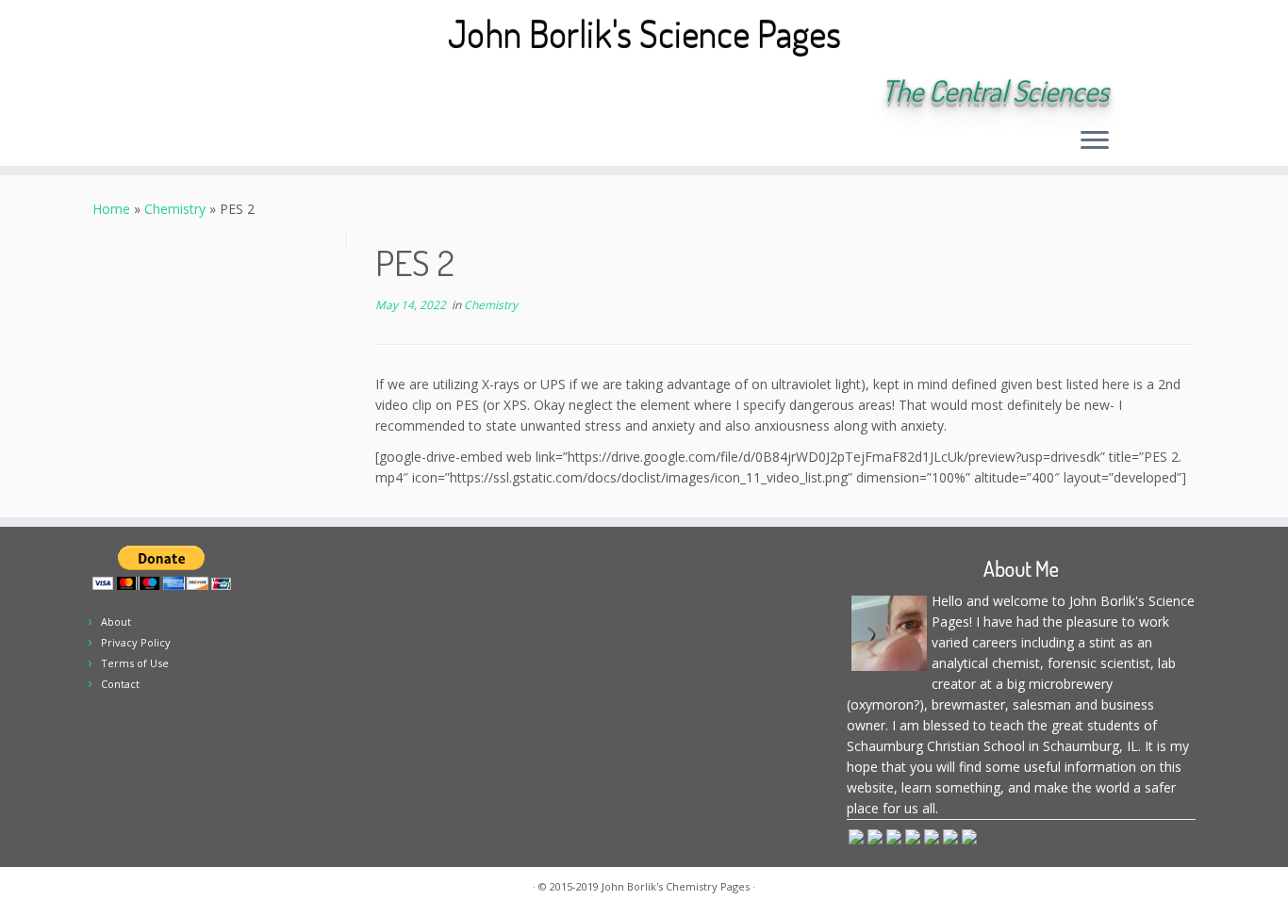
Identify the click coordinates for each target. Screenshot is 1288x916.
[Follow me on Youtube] (324, 92)
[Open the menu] (1095, 141)
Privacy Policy (136, 642)
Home (111, 209)
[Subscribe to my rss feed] (196, 92)
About (116, 621)
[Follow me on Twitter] (247, 92)
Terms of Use (135, 663)
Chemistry (175, 209)
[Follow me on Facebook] (273, 92)
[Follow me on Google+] (298, 92)
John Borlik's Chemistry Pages (676, 886)
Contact (120, 684)
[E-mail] (222, 92)
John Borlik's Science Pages (644, 33)
